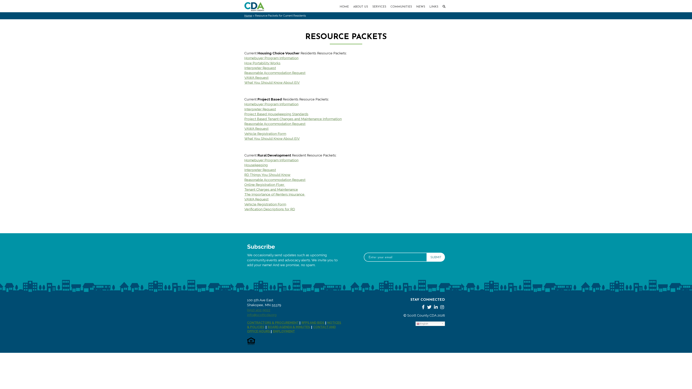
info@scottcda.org (262, 315)
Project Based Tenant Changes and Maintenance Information (293, 119)
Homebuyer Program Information (271, 58)
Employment (284, 331)
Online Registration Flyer (264, 185)
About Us (360, 6)
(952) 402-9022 (258, 310)
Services (379, 6)
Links (433, 6)
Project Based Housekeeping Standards (276, 114)
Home (344, 6)
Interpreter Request (260, 68)
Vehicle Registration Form (265, 134)
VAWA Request (256, 78)
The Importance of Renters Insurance (274, 194)
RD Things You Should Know (267, 175)
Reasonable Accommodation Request (274, 73)
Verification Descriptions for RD (269, 209)
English (424, 323)
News (420, 6)
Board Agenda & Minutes (289, 327)
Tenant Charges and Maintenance (271, 189)
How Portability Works (262, 63)
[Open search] (444, 6)
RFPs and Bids (313, 323)
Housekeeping (256, 165)
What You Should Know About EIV (272, 82)
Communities (401, 6)
